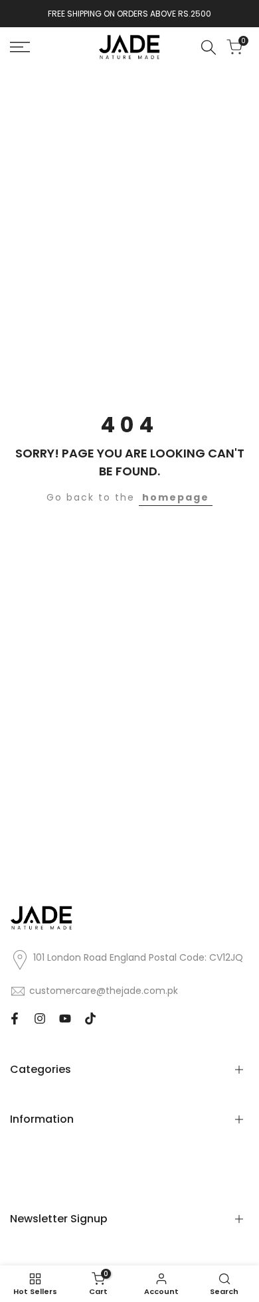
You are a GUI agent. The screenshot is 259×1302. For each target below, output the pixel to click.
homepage (175, 497)
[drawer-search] (208, 47)
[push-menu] (20, 47)
